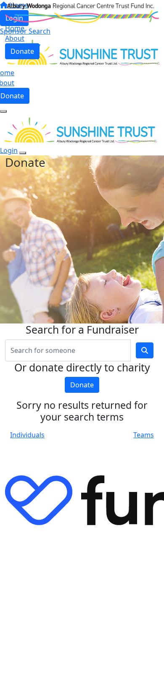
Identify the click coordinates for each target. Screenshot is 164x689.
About (14, 38)
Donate (22, 51)
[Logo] (82, 12)
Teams (143, 434)
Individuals (27, 434)
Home (14, 28)
